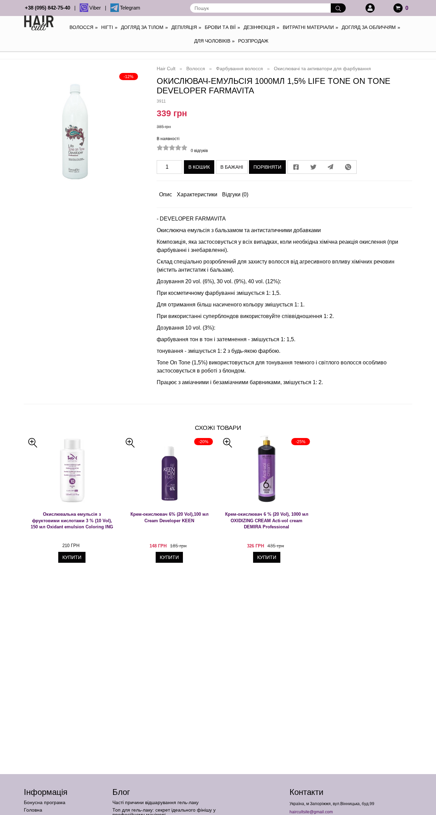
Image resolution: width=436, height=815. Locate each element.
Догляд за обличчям (371, 27)
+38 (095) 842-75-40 (49, 8)
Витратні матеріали (310, 27)
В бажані (231, 167)
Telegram (130, 8)
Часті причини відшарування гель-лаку (155, 802)
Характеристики (197, 194)
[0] (398, 8)
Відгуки (235, 194)
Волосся (83, 27)
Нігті (109, 27)
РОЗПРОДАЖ (253, 41)
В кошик (199, 167)
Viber (96, 8)
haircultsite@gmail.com (311, 812)
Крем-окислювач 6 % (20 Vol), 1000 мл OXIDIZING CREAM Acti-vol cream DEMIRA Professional (266, 520)
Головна (33, 810)
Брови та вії (222, 27)
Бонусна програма (44, 802)
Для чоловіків (214, 41)
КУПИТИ (71, 557)
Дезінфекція (261, 27)
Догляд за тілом (144, 27)
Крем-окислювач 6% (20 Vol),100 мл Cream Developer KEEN (169, 517)
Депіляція (186, 27)
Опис (165, 194)
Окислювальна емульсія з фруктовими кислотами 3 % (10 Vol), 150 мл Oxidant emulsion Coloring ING (72, 520)
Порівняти (267, 167)
